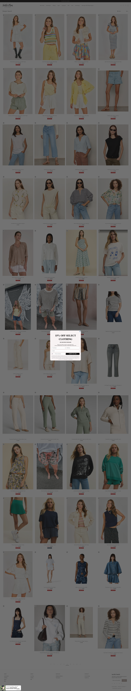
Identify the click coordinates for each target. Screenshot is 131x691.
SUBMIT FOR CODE (73, 353)
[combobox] (53, 354)
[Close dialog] (79, 331)
